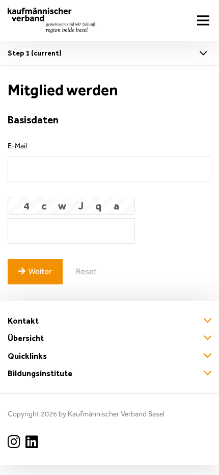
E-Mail (17, 146)
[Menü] (203, 20)
